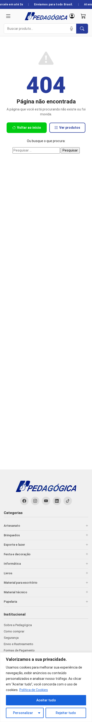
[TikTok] (67, 501)
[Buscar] (82, 29)
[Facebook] (24, 501)
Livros (8, 573)
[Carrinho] (83, 16)
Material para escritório (20, 582)
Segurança (11, 637)
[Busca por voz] (71, 29)
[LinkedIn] (57, 501)
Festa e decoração (17, 554)
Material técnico (15, 592)
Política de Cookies (33, 690)
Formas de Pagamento (19, 650)
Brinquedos (12, 535)
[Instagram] (35, 501)
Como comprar (14, 631)
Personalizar (23, 713)
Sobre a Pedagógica (18, 625)
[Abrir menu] (8, 16)
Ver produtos (69, 127)
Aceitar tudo (46, 700)
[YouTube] (46, 501)
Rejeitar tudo (66, 713)
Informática (12, 563)
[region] (46, 687)
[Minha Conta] (72, 16)
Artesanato (12, 525)
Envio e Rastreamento (18, 644)
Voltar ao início (29, 127)
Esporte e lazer (14, 544)
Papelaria (10, 601)
